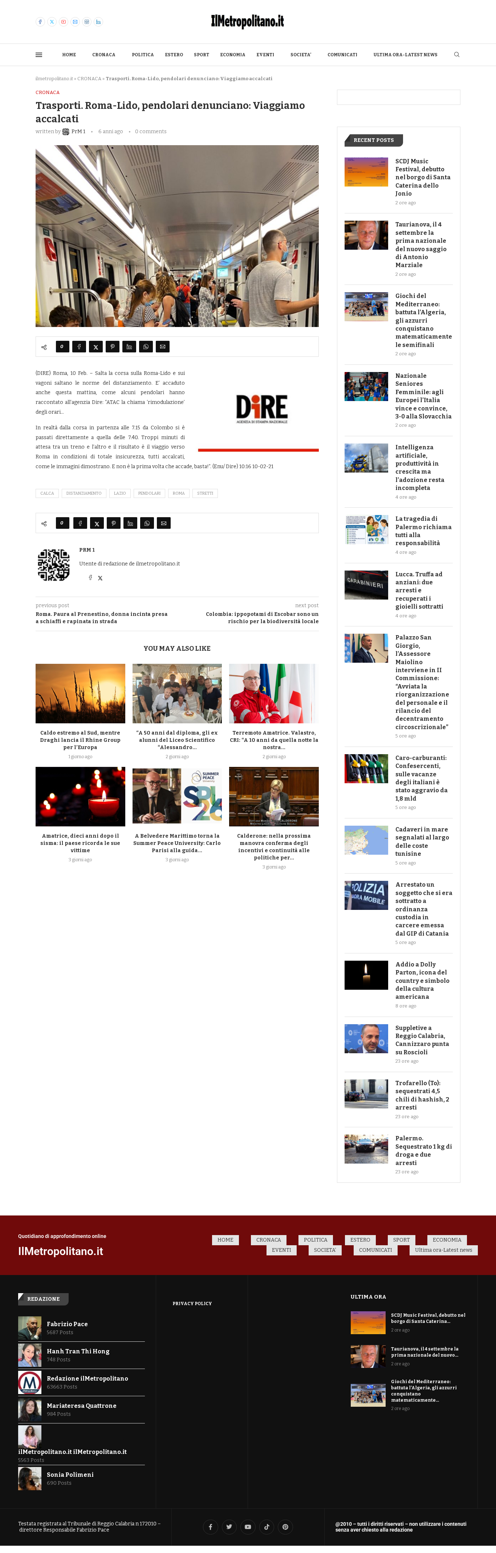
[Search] (456, 55)
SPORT (201, 54)
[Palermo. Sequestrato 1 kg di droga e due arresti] (366, 1149)
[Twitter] (52, 21)
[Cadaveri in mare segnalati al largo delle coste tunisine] (366, 840)
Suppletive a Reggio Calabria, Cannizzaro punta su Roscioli (422, 1040)
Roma (179, 493)
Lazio (120, 493)
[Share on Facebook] (79, 346)
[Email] (75, 21)
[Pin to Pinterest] (112, 346)
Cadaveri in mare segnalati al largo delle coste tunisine (422, 841)
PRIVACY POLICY (192, 1303)
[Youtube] (63, 21)
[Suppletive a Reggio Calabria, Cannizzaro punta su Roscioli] (366, 1038)
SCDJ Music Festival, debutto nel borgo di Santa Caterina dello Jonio (423, 177)
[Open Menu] (39, 55)
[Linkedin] (98, 21)
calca (47, 493)
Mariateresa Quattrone (82, 1405)
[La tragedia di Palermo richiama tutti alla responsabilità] (366, 529)
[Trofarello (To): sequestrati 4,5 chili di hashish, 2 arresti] (366, 1093)
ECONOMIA (232, 54)
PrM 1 (87, 550)
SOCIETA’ (300, 54)
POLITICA (143, 54)
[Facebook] (40, 21)
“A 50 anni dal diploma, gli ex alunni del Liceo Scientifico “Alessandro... (177, 740)
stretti (205, 493)
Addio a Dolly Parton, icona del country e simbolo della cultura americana (422, 981)
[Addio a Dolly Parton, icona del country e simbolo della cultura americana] (366, 975)
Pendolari (149, 493)
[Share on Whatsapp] (146, 346)
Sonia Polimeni (70, 1474)
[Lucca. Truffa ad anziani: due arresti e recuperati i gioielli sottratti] (366, 585)
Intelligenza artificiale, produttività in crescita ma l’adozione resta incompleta (419, 467)
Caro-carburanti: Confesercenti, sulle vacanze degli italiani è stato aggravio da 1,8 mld (421, 778)
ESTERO (174, 54)
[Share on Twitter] (96, 346)
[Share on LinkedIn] (129, 346)
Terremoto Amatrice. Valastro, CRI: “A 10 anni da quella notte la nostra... (274, 740)
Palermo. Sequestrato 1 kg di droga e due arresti (423, 1150)
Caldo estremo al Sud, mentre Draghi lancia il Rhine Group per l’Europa (80, 740)
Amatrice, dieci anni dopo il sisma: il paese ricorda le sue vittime (80, 843)
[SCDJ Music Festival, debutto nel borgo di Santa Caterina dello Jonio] (366, 172)
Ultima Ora (368, 1297)
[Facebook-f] (210, 1527)
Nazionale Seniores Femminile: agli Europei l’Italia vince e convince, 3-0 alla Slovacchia (423, 396)
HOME (69, 54)
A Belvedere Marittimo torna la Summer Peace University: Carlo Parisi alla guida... (177, 843)
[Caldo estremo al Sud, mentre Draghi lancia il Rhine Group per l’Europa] (80, 693)
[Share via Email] (163, 346)
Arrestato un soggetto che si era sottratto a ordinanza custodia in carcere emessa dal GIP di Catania (423, 909)
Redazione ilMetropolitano (87, 1378)
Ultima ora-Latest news (406, 54)
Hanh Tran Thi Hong (78, 1351)
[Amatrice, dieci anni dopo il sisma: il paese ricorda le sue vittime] (80, 796)
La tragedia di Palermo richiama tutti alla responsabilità (423, 531)
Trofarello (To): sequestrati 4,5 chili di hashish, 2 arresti (422, 1095)
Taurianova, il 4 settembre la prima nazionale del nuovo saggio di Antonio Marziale (421, 245)
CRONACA (103, 54)
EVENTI (265, 54)
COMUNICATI (342, 54)
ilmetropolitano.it (54, 78)
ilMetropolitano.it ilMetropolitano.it (72, 1451)
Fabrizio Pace (67, 1324)
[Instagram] (87, 21)
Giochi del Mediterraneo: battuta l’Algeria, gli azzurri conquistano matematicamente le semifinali (423, 320)
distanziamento (84, 493)
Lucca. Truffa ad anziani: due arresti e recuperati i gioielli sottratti (419, 590)
